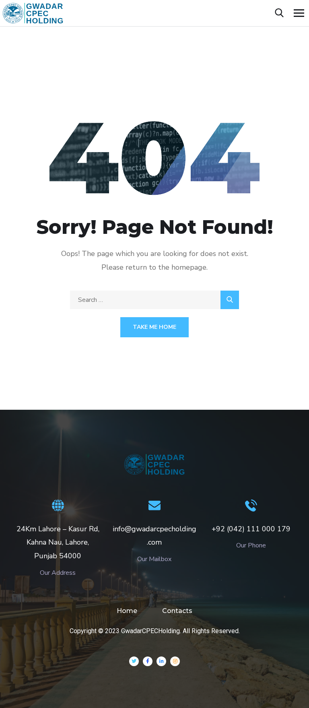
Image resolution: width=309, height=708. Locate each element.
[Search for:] (154, 299)
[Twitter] (134, 661)
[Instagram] (175, 661)
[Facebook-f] (147, 661)
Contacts (177, 611)
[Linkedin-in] (161, 661)
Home (127, 611)
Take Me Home (154, 327)
